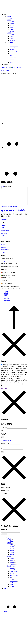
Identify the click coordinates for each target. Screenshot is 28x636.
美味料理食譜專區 (5, 250)
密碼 (2, 431)
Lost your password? (7, 440)
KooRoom (12, 49)
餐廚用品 (9, 20)
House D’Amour (14, 46)
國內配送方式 (4, 233)
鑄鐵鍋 (11, 18)
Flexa (11, 61)
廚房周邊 (12, 22)
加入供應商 (3, 247)
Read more (4, 219)
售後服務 (3, 236)
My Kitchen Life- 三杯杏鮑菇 (13, 210)
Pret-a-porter (13, 51)
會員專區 (3, 225)
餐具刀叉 (12, 29)
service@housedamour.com (8, 261)
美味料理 (6, 64)
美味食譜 (15, 206)
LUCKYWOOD (13, 57)
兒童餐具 (12, 31)
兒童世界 (9, 33)
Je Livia (11, 44)
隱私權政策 (7, 291)
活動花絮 (3, 252)
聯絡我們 (6, 295)
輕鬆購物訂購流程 (5, 230)
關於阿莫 (3, 244)
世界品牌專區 (10, 42)
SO (10, 53)
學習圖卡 (12, 36)
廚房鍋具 (9, 16)
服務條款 (6, 293)
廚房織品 (12, 23)
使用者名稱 (4, 427)
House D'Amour (5, 70)
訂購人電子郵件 (5, 443)
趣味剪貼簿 (12, 40)
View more (4, 388)
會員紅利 (3, 228)
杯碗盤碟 (12, 27)
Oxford (11, 62)
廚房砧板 (12, 25)
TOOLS (11, 55)
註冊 (2, 451)
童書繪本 (12, 38)
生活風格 (10, 206)
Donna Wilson (13, 48)
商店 (5, 14)
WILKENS (12, 59)
